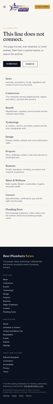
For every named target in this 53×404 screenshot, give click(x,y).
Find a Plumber (43, 6)
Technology (8, 290)
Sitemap (6, 345)
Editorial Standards (11, 357)
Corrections (8, 361)
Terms (5, 372)
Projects (6, 297)
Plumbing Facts (9, 312)
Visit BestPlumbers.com (33, 386)
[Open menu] (4, 6)
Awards (6, 342)
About (5, 324)
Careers (6, 308)
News (5, 279)
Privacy (6, 368)
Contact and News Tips (13, 331)
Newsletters (8, 335)
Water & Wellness (10, 305)
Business (7, 301)
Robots (29, 396)
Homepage (11, 64)
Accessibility (8, 364)
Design (6, 294)
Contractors (8, 283)
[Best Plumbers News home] (19, 6)
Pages (14, 396)
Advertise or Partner (11, 327)
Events (6, 338)
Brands (6, 287)
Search (30, 64)
